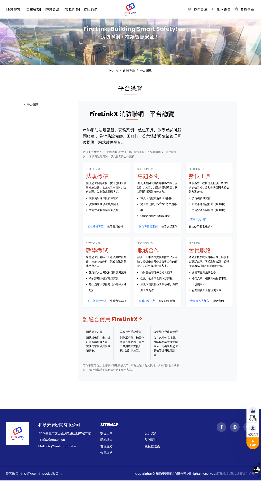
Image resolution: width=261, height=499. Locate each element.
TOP (253, 445)
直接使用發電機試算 (201, 226)
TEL (40, 440)
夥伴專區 (197, 9)
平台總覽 (146, 70)
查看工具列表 (198, 219)
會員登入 (259, 469)
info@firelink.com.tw (61, 446)
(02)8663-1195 (54, 440)
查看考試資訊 (118, 301)
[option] (130, 32)
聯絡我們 (218, 301)
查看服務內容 (147, 301)
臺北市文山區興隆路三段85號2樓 (68, 433)
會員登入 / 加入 (199, 301)
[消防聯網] (130, 9)
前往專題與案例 (148, 226)
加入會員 (221, 9)
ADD (41, 433)
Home (113, 70)
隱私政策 (12, 473)
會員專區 (244, 9)
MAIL (41, 446)
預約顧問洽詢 (167, 301)
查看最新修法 (115, 226)
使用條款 (30, 473)
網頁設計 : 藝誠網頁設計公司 (235, 473)
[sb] (130, 32)
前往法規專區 (96, 226)
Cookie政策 (50, 473)
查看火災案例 (169, 226)
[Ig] (235, 427)
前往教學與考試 (97, 301)
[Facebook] (221, 427)
